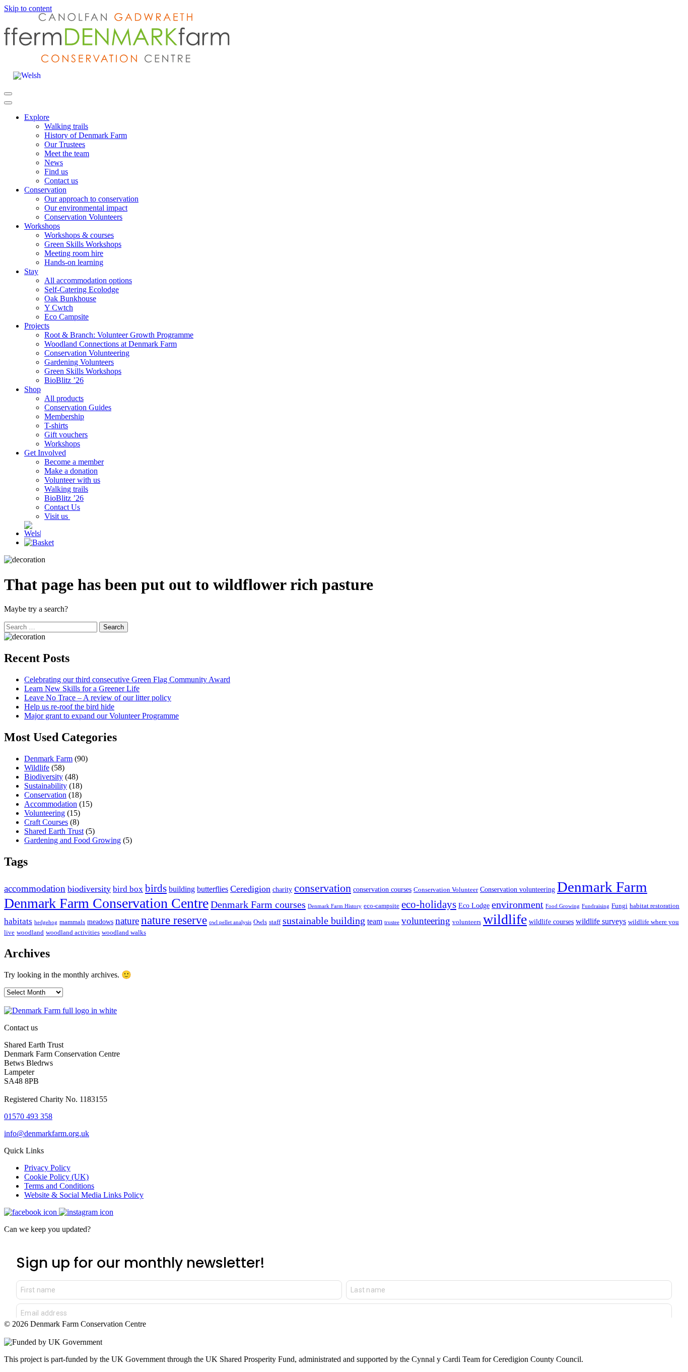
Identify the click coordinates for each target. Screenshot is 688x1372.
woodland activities (73, 932)
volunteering (425, 921)
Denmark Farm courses (258, 904)
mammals (72, 922)
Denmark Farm (48, 758)
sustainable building (324, 920)
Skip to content (28, 8)
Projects (36, 325)
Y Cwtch (58, 307)
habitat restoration (654, 905)
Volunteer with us (72, 480)
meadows (100, 922)
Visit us (57, 516)
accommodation (34, 888)
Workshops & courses (79, 235)
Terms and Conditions (59, 1186)
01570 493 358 (28, 1116)
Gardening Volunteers (79, 362)
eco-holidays (428, 904)
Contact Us (62, 507)
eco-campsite (381, 905)
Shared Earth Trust (54, 831)
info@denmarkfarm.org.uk (46, 1133)
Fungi (619, 905)
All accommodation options (88, 280)
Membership (64, 416)
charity (282, 889)
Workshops (42, 226)
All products (64, 398)
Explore (36, 117)
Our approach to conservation (91, 198)
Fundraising (595, 906)
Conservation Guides (77, 407)
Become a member (74, 462)
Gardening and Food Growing (72, 840)
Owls (260, 922)
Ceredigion (250, 889)
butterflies (212, 889)
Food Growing (562, 906)
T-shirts (56, 425)
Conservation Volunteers (83, 217)
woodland (30, 932)
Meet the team (66, 153)
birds (156, 888)
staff (275, 922)
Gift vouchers (66, 434)
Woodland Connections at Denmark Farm (110, 344)
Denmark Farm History (335, 906)
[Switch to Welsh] (27, 76)
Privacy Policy (47, 1167)
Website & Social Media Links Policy (84, 1195)
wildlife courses (551, 922)
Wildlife (36, 767)
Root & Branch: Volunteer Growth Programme (118, 335)
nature (127, 921)
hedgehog (45, 922)
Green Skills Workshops (82, 244)
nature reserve (174, 920)
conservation (322, 888)
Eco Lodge (474, 905)
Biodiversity (43, 776)
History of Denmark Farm (85, 135)
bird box (128, 889)
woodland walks (124, 932)
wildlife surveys (601, 921)
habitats (18, 921)
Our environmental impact (85, 208)
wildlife (505, 919)
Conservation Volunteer (446, 889)
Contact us (61, 180)
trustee (391, 922)
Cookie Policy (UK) (56, 1176)
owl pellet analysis (230, 922)
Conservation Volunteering (86, 353)
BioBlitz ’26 (64, 380)
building (182, 889)
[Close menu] (8, 102)
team (374, 921)
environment (517, 904)
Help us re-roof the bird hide (69, 706)
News (53, 162)
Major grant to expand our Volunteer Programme (101, 715)
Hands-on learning (73, 262)
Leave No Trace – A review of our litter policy (97, 697)
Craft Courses (46, 822)
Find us (56, 171)
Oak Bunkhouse (70, 298)
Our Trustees (64, 144)
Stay (31, 271)
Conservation (45, 189)
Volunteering (44, 813)
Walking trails (66, 126)
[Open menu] (8, 93)
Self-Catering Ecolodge (81, 289)
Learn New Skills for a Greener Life (82, 688)
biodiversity (89, 889)
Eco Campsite (66, 316)
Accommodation (50, 804)
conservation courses (382, 889)
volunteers (466, 922)
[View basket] (39, 542)
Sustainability (45, 785)
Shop (32, 389)
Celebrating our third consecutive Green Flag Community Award (127, 679)
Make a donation (71, 471)
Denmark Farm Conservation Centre (106, 903)
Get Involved (45, 452)
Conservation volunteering (517, 889)
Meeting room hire (73, 253)
